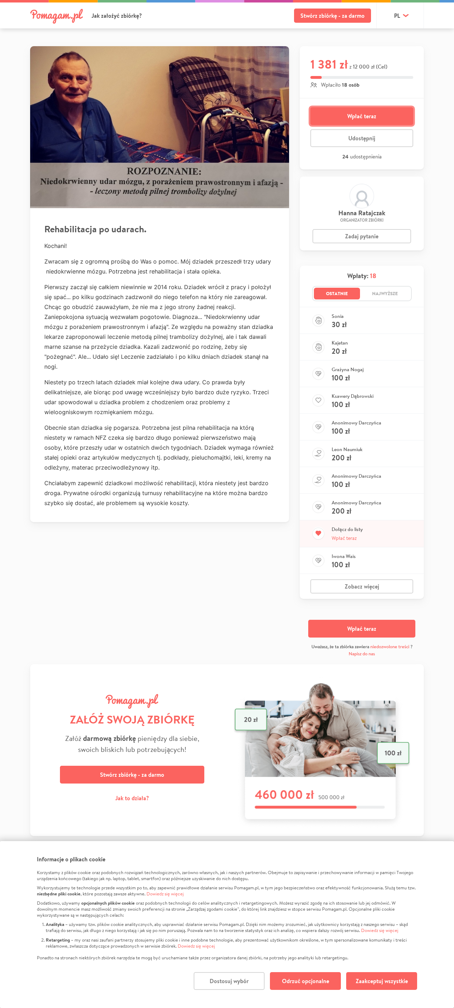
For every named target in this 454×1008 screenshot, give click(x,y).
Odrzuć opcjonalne (305, 981)
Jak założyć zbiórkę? (117, 16)
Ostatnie (337, 293)
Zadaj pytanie (361, 236)
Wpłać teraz (361, 116)
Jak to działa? (132, 798)
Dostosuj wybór (229, 981)
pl (397, 16)
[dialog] (227, 924)
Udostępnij (361, 138)
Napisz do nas (362, 654)
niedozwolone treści (389, 647)
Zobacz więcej (362, 586)
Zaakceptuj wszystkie (382, 981)
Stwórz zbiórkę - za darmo (332, 16)
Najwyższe (385, 293)
